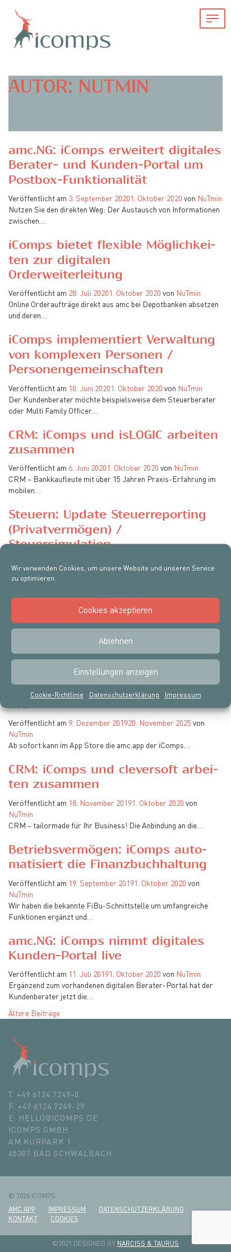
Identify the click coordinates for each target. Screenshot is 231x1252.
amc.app (21, 1209)
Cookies (64, 1218)
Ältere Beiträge (34, 1013)
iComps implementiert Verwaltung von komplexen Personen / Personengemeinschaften (111, 354)
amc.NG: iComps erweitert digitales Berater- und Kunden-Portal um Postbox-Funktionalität (114, 165)
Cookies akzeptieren (115, 610)
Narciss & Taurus (148, 1243)
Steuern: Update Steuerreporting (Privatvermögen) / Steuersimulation (107, 529)
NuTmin (209, 198)
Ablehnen (116, 641)
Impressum (183, 694)
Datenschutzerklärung (124, 694)
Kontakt (23, 1218)
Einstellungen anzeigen (115, 671)
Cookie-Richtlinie (57, 694)
